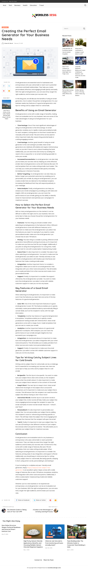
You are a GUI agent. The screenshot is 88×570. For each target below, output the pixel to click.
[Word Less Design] (44, 15)
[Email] (9, 91)
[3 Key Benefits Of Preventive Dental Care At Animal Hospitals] (67, 42)
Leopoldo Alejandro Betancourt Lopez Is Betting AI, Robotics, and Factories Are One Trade (80, 72)
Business (5, 27)
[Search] (85, 5)
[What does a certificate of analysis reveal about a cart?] (80, 42)
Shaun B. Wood (8, 43)
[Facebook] (4, 86)
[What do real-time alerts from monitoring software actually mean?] (55, 531)
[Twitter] (9, 86)
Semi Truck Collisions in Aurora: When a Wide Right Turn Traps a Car (66, 70)
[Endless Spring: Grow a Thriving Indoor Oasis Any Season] (80, 84)
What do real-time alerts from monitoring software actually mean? (54, 543)
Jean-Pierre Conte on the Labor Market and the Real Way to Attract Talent (6, 114)
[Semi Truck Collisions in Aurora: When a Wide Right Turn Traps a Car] (67, 61)
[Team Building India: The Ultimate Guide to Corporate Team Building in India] (76, 531)
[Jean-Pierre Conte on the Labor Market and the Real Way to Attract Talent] (6, 104)
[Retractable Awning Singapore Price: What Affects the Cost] (67, 84)
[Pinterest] (4, 91)
